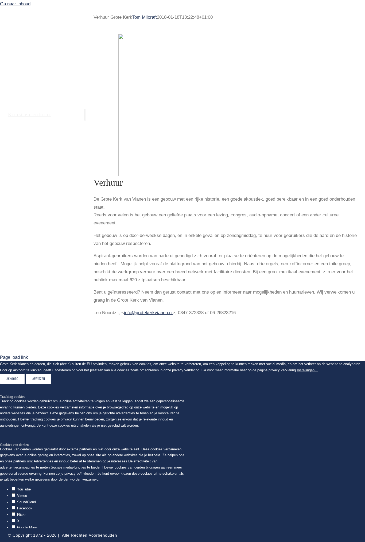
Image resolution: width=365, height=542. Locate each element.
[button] (43, 162)
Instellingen (306, 370)
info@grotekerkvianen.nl (148, 312)
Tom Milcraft (144, 17)
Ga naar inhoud (15, 3)
